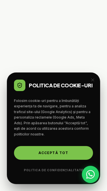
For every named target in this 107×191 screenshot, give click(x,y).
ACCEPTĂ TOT (53, 153)
